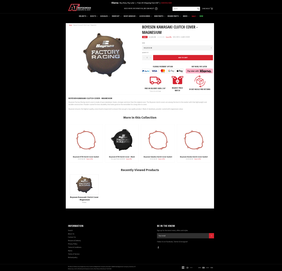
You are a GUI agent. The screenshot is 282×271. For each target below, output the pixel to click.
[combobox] (186, 9)
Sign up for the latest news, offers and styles (172, 230)
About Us (71, 234)
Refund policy (72, 257)
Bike (143, 43)
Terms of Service (74, 254)
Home (70, 25)
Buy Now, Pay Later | (128, 3)
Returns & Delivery (74, 240)
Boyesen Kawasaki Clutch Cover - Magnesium (84, 25)
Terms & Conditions (74, 247)
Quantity (145, 52)
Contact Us (72, 237)
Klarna (70, 251)
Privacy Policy (72, 244)
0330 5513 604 (166, 3)
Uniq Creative (90, 266)
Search (70, 230)
